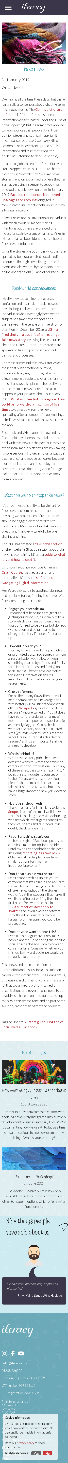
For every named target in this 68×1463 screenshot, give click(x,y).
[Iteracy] (34, 7)
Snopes (13, 811)
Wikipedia (26, 708)
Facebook (29, 1027)
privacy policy (25, 1443)
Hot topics (55, 1022)
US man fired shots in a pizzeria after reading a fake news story (30, 334)
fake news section (48, 544)
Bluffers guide (34, 1022)
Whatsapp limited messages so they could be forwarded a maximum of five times (33, 404)
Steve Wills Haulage (48, 1295)
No (47, 1453)
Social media (11, 1027)
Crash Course (12, 572)
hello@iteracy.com (14, 1363)
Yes (36, 1453)
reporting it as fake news (41, 853)
